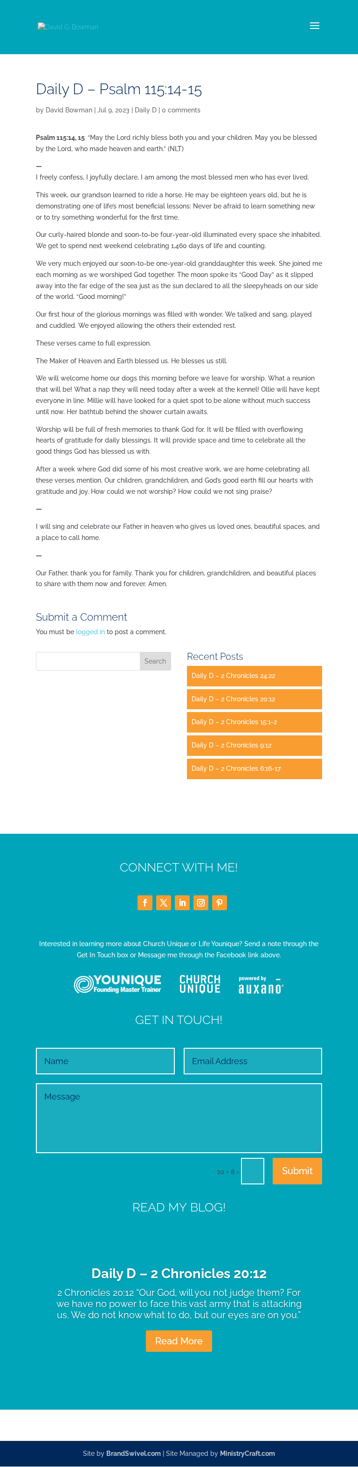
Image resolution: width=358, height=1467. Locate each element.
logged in (90, 632)
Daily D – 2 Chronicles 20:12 (233, 699)
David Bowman (69, 110)
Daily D (146, 110)
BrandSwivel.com (133, 1453)
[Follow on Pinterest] (219, 902)
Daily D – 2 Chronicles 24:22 (233, 675)
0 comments (181, 110)
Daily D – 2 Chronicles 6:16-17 (236, 768)
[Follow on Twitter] (163, 902)
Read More (179, 1341)
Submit (297, 1170)
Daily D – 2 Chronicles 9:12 (231, 745)
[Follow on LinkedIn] (182, 902)
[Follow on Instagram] (200, 902)
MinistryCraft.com (247, 1453)
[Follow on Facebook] (145, 902)
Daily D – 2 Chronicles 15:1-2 (234, 722)
